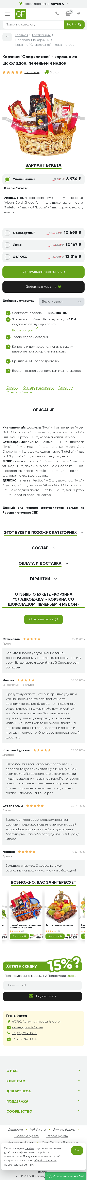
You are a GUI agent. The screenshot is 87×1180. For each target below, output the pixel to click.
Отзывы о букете (19, 392)
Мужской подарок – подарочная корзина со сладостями (25, 926)
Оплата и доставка (38, 387)
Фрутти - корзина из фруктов (59, 925)
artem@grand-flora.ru (27, 1027)
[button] (65, 1176)
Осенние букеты (26, 1136)
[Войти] (79, 13)
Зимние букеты (64, 1129)
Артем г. (57, 4)
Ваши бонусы (23, 330)
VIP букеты (38, 1129)
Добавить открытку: (18, 301)
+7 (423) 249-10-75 (24, 1033)
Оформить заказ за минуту (41, 272)
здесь (71, 976)
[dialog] (57, 13)
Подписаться (46, 996)
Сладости (15, 1129)
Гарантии (65, 387)
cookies (29, 1148)
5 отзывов (31, 72)
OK (77, 1150)
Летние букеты (57, 1136)
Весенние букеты (21, 1142)
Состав (12, 387)
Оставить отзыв (41, 619)
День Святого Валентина (60, 1142)
